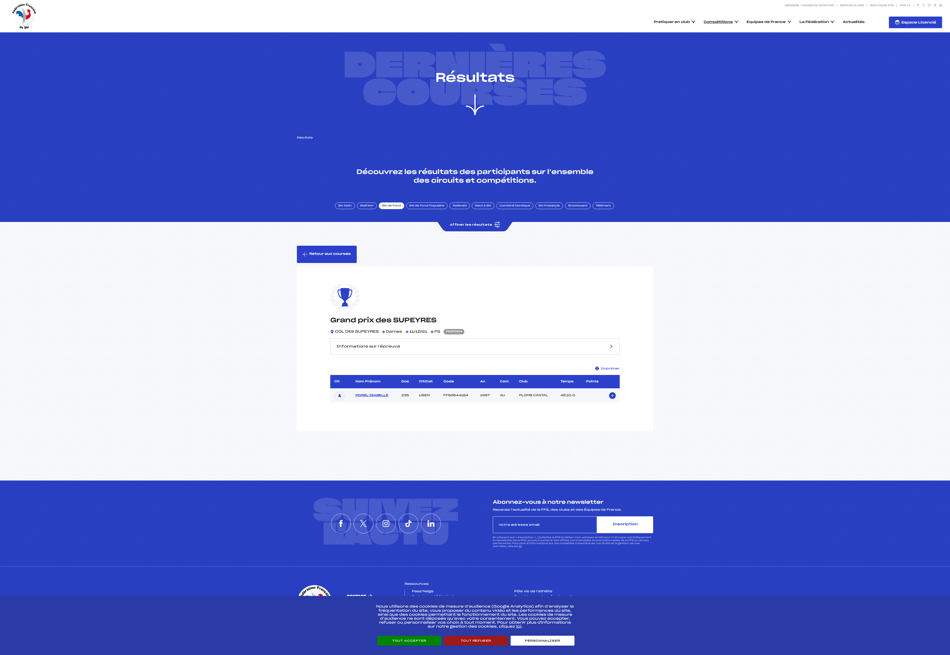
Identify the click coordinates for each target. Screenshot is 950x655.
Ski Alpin (345, 206)
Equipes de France (766, 22)
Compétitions (718, 22)
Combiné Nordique (514, 206)
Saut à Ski (483, 206)
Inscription (625, 524)
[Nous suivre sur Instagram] (929, 6)
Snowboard (577, 206)
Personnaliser (542, 640)
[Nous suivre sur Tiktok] (935, 6)
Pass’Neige (423, 591)
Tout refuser (476, 640)
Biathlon (367, 206)
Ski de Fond (391, 206)
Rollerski (460, 206)
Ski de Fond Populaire (427, 206)
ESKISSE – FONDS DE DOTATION (809, 5)
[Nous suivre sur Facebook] (918, 6)
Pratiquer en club (672, 22)
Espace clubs (852, 5)
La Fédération (814, 22)
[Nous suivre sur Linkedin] (940, 6)
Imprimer (610, 368)
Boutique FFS (882, 5)
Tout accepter (409, 640)
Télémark (603, 206)
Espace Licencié (918, 22)
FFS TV (905, 5)
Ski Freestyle (549, 206)
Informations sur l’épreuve (368, 346)
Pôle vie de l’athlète (533, 591)
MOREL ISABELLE (372, 395)
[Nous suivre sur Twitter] (923, 6)
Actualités (854, 22)
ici (520, 546)
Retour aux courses (330, 254)
